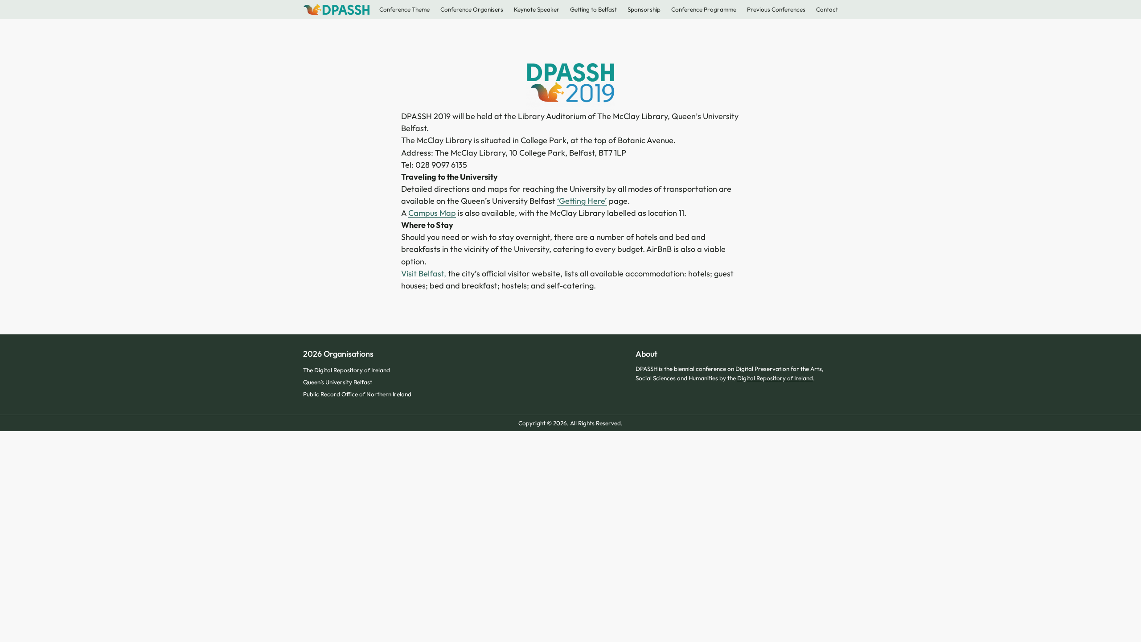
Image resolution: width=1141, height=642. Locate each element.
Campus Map (432, 213)
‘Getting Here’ (582, 201)
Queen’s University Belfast (337, 382)
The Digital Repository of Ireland (346, 370)
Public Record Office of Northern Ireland (357, 394)
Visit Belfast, (423, 273)
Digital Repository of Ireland (775, 378)
